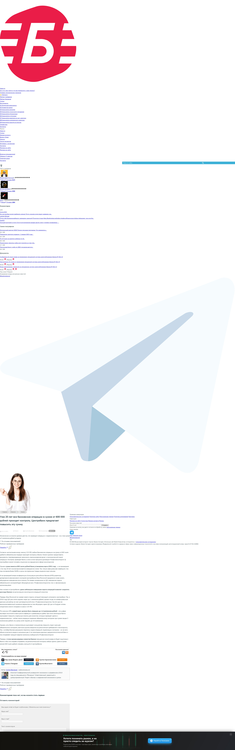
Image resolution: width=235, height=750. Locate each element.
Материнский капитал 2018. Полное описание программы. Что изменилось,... (23, 230)
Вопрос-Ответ (4, 137)
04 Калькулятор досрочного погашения (12, 112)
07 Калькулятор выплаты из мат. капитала (13, 118)
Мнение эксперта (93, 521)
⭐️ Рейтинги (4, 95)
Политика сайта (94, 517)
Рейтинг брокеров (5, 99)
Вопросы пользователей (7, 154)
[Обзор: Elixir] (4, 195)
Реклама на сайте (5, 148)
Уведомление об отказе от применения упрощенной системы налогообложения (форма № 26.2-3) (30, 262)
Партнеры (131, 517)
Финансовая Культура (6, 178)
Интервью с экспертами (7, 144)
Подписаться (29, 659)
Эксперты (3, 127)
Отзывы (10, 180)
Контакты (3, 146)
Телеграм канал (5, 158)
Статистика (84, 521)
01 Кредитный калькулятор (8, 105)
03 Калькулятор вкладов (7, 110)
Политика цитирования (121, 517)
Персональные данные (107, 517)
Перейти (3, 548)
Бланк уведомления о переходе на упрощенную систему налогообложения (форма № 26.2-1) (28, 267)
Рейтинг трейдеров (6, 97)
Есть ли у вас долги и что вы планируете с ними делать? (17, 91)
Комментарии (47, 531)
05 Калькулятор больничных (8, 114)
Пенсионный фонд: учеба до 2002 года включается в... (16, 247)
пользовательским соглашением (146, 542)
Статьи (2, 101)
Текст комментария (8, 726)
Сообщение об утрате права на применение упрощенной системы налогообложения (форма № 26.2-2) (31, 257)
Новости (2, 88)
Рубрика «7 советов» (6, 156)
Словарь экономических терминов (10, 93)
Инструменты (4, 103)
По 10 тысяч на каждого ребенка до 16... (12, 239)
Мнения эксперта (5, 135)
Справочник (3, 124)
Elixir (1, 200)
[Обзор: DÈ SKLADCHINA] (4, 184)
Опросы (2, 139)
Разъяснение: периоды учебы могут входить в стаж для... (17, 243)
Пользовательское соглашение (79, 517)
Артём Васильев (29, 531)
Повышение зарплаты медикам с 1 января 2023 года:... (16, 234)
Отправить (105, 525)
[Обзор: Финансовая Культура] (4, 173)
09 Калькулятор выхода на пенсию (10, 122)
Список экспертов (5, 141)
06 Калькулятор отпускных (8, 116)
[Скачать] (5, 260)
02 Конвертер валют (6, 107)
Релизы (101, 521)
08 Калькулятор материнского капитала (12, 120)
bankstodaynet (5, 276)
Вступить (62, 659)
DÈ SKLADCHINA (5, 189)
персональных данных (113, 527)
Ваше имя (5, 711)
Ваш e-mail (5, 719)
